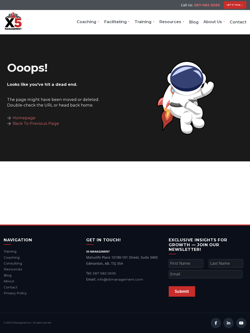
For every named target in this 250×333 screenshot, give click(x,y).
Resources (170, 21)
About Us (212, 21)
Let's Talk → (235, 5)
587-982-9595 (207, 5)
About (9, 281)
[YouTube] (241, 323)
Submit (182, 291)
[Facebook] (216, 323)
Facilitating (115, 21)
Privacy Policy (15, 293)
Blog (193, 22)
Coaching (86, 21)
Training (143, 21)
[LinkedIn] (228, 323)
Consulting (13, 263)
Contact (238, 22)
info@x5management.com (120, 279)
